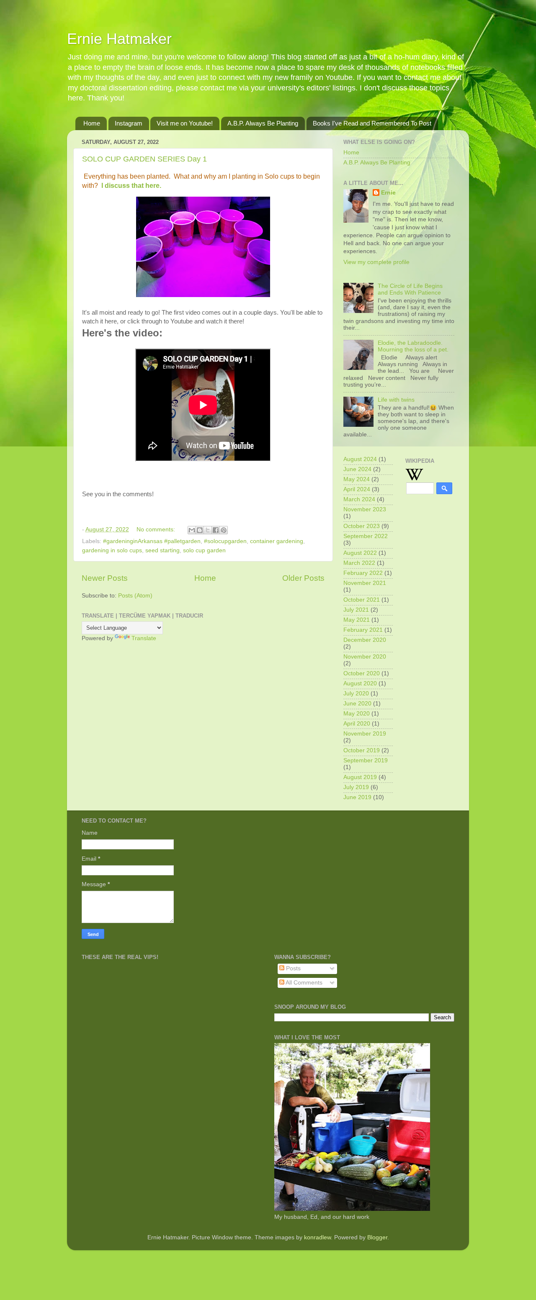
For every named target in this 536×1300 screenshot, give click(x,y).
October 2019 (361, 750)
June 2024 (357, 469)
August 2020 (360, 683)
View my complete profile (376, 262)
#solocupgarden (225, 541)
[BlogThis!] (200, 530)
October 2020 (361, 673)
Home (91, 123)
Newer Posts (105, 578)
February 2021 (363, 630)
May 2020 (356, 713)
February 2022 (363, 573)
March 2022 (359, 563)
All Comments (303, 982)
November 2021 (364, 583)
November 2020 (364, 657)
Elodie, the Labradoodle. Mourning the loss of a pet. (413, 346)
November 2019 (364, 734)
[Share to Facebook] (215, 530)
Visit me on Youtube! (185, 123)
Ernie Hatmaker (119, 38)
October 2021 (361, 600)
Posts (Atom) (135, 595)
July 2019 (356, 787)
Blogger (377, 1237)
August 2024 (360, 459)
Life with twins (396, 400)
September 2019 (365, 760)
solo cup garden (204, 550)
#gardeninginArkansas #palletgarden (152, 541)
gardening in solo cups (112, 550)
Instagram (128, 123)
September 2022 (365, 536)
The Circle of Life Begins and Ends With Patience (410, 289)
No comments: (157, 529)
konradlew (317, 1237)
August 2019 (360, 777)
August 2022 (360, 553)
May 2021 (356, 620)
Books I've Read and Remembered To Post (372, 123)
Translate (143, 638)
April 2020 (356, 724)
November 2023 (364, 509)
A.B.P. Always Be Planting (262, 123)
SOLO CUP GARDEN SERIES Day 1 (144, 159)
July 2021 (356, 610)
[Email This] (192, 530)
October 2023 (361, 526)
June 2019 (357, 797)
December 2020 (364, 640)
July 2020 (356, 693)
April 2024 (356, 489)
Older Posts (303, 578)
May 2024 (356, 479)
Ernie (388, 193)
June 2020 (357, 703)
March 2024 (359, 499)
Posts (292, 968)
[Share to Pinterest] (223, 530)
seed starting (162, 550)
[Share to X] (208, 530)
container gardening (276, 541)
